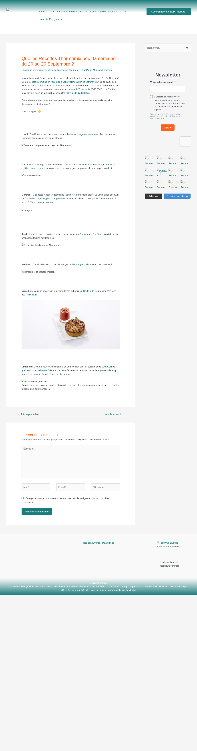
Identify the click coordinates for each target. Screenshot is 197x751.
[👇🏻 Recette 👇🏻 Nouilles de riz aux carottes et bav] (162, 162)
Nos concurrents (91, 542)
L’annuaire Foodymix (48, 19)
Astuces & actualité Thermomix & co (104, 11)
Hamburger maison (81, 264)
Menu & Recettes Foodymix (64, 11)
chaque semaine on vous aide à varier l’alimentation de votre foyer (63, 81)
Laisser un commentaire (34, 70)
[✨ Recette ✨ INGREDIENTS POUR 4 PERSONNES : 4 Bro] (150, 162)
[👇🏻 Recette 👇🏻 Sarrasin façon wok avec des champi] (174, 162)
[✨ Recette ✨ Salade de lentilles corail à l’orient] (174, 174)
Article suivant (114, 414)
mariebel (109, 370)
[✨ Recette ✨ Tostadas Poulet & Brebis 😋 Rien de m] (186, 185)
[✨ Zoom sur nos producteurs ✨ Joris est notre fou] (174, 185)
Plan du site (108, 542)
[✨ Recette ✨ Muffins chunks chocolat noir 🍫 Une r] (162, 185)
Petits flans (31, 294)
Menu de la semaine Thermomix (64, 70)
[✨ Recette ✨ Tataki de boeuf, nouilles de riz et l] (186, 174)
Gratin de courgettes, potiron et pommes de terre (48, 198)
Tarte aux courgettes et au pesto (83, 134)
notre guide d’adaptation (78, 93)
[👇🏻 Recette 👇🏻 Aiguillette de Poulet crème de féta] (186, 162)
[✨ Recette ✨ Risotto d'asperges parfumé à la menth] (150, 174)
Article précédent (28, 414)
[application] (80, 11)
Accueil (42, 11)
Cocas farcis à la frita (90, 234)
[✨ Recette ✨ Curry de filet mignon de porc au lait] (150, 185)
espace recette (89, 164)
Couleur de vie (90, 291)
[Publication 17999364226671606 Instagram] (162, 174)
